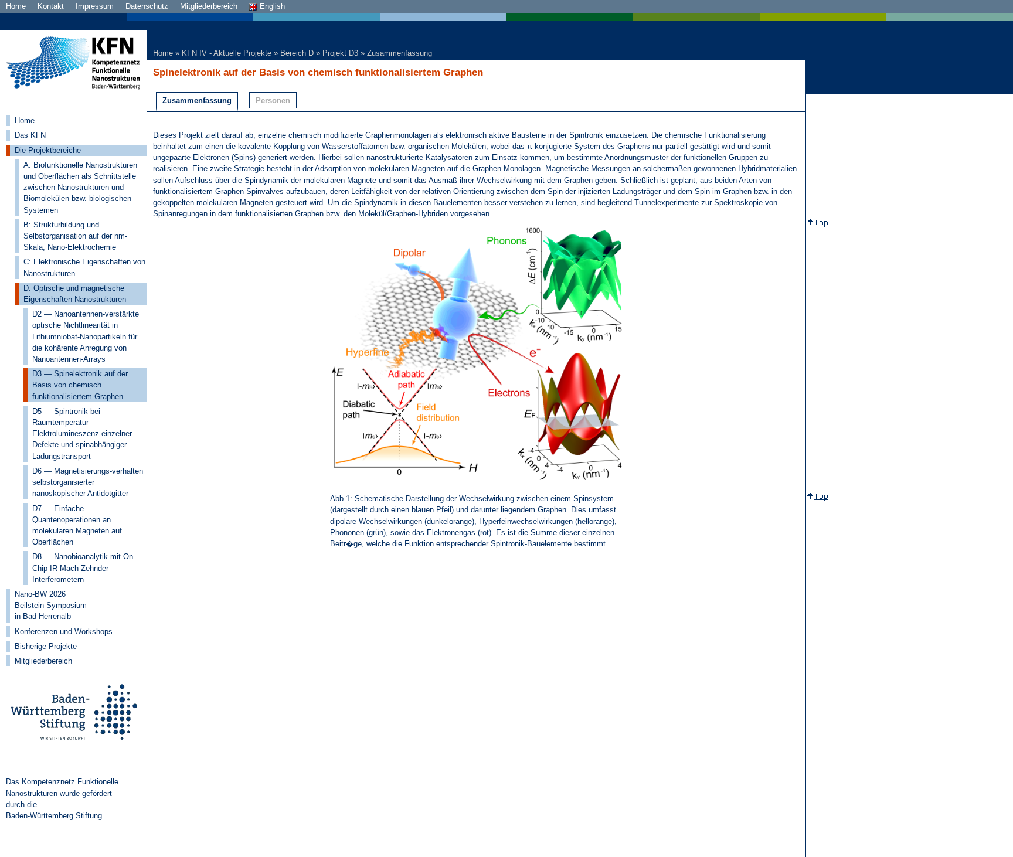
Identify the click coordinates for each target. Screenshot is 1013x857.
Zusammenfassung (399, 53)
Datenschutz (146, 6)
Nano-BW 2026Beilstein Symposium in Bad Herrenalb (51, 605)
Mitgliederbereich (208, 6)
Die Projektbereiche (48, 150)
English (271, 6)
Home (16, 6)
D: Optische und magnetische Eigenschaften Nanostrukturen (74, 294)
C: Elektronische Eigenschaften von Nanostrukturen (84, 267)
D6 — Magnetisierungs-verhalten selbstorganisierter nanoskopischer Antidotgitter (87, 482)
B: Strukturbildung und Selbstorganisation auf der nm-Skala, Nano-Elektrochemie (75, 235)
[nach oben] (820, 223)
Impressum (95, 6)
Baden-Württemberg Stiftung (54, 815)
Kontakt (51, 6)
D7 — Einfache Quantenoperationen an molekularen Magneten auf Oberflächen (77, 525)
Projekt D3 (340, 53)
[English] (506, 17)
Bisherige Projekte (46, 646)
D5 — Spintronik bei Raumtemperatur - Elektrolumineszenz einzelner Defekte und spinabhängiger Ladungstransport (82, 434)
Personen (273, 100)
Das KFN (30, 135)
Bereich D (297, 53)
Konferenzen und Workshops (64, 631)
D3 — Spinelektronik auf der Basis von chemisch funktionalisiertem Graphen (80, 384)
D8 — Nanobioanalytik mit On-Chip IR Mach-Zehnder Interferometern (83, 567)
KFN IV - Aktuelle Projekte (226, 53)
